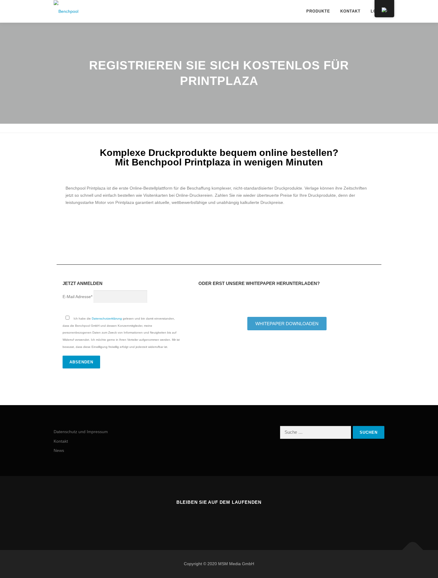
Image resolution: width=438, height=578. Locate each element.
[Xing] (211, 518)
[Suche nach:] (315, 432)
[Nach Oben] (412, 549)
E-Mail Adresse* (77, 296)
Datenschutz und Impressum (81, 431)
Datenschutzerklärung (107, 318)
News (59, 450)
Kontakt (350, 11)
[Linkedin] (226, 518)
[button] (59, 230)
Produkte (318, 11)
